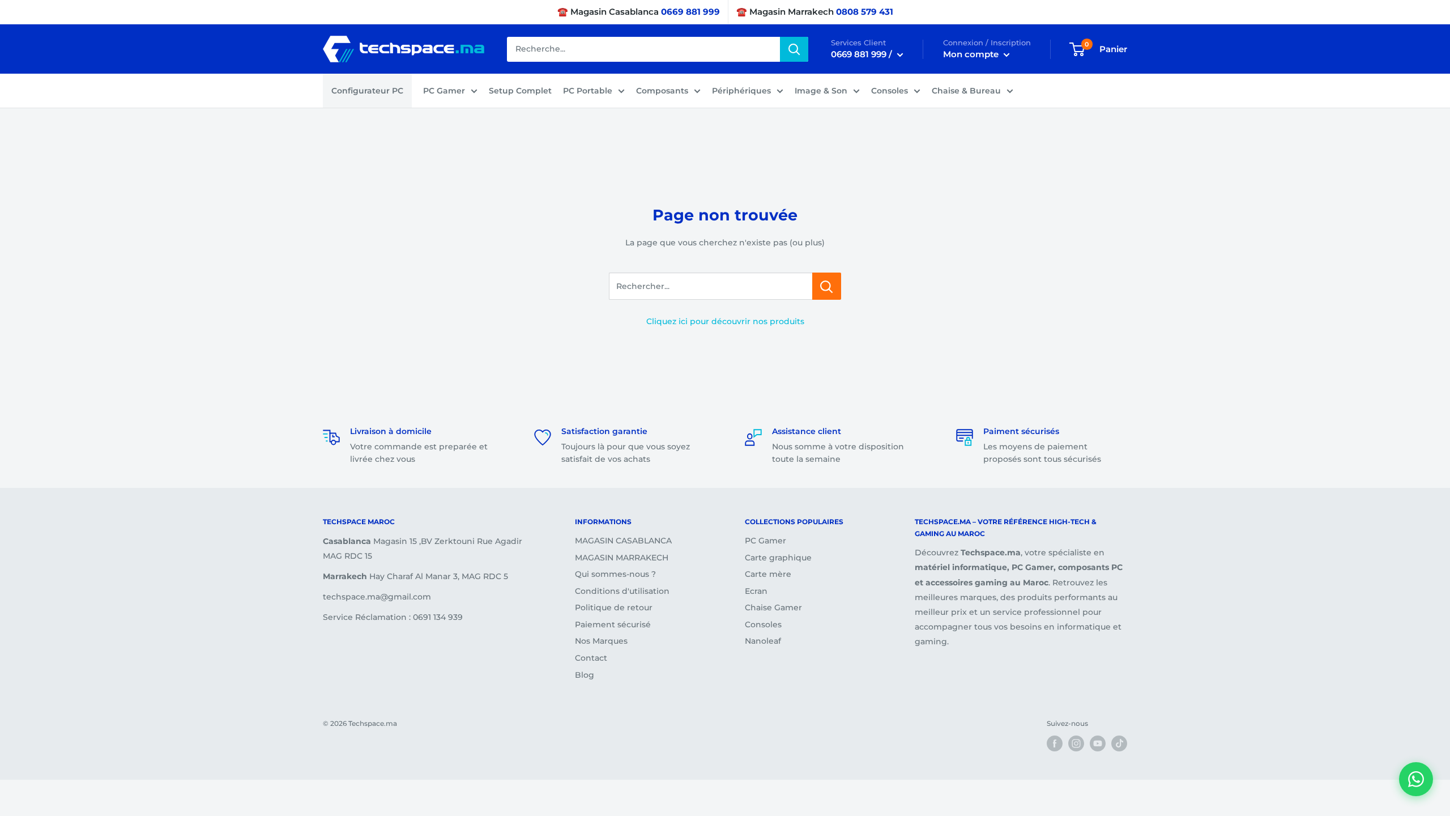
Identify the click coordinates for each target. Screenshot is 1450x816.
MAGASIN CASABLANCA (623, 541)
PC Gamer (444, 91)
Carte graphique (778, 557)
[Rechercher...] (826, 286)
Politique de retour (613, 607)
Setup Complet (520, 91)
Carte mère (768, 574)
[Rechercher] (794, 49)
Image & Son (821, 91)
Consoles (889, 91)
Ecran (756, 591)
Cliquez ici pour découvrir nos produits (725, 321)
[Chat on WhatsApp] (1416, 779)
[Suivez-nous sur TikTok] (1119, 743)
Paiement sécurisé (613, 624)
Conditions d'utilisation (622, 591)
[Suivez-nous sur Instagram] (1076, 743)
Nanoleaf (763, 641)
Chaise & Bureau (966, 91)
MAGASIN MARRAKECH (621, 557)
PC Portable (587, 91)
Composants (662, 91)
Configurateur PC (367, 91)
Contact (591, 658)
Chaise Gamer (773, 607)
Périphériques (741, 91)
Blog (584, 675)
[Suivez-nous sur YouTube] (1098, 743)
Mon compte (972, 54)
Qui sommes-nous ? (615, 574)
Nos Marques (601, 641)
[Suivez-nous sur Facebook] (1055, 743)
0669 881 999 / (862, 54)
